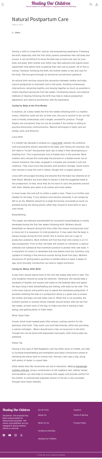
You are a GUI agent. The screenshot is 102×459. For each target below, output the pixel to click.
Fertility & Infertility (46, 431)
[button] (91, 4)
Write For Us (43, 423)
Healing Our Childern (47, 439)
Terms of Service (80, 415)
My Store (46, 455)
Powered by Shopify (57, 455)
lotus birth (57, 143)
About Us (42, 415)
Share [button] (17, 33)
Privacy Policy (79, 423)
